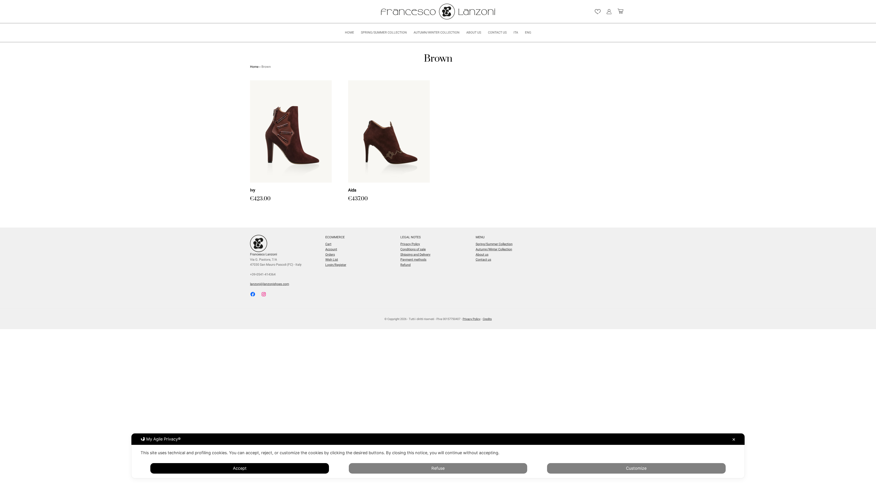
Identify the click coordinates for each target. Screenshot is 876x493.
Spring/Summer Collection (384, 32)
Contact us (497, 32)
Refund (405, 264)
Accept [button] (240, 468)
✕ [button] (733, 439)
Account (331, 249)
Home (349, 32)
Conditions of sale (413, 249)
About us (473, 32)
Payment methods (413, 259)
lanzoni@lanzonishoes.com (269, 284)
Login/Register (335, 264)
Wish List (331, 259)
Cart (328, 244)
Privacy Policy (410, 244)
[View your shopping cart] (620, 11)
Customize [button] (636, 468)
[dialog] (438, 455)
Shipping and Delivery (415, 254)
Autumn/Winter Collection (436, 32)
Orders (330, 254)
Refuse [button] (438, 468)
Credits (487, 319)
